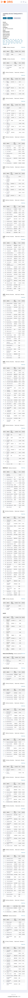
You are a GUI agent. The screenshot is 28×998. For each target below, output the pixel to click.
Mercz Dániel (9, 507)
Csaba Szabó (9, 501)
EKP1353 (15, 697)
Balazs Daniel (9, 283)
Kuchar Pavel (9, 418)
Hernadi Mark (8, 132)
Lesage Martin (9, 316)
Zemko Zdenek (9, 481)
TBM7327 (15, 549)
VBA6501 (15, 323)
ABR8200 (15, 258)
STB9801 (15, 551)
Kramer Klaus (9, 676)
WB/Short (5, 44)
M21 (21, 39)
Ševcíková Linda (10, 697)
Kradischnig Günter (9, 388)
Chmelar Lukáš (10, 547)
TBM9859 (15, 789)
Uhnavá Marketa (10, 674)
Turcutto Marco (8, 192)
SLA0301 (15, 223)
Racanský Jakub (9, 581)
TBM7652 (15, 819)
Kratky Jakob (9, 578)
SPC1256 (16, 719)
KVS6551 (15, 867)
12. (5, 267)
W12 (21, 41)
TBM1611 (12, 635)
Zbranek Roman (10, 210)
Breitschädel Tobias (9, 589)
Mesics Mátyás (10, 214)
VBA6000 (15, 397)
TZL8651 (15, 927)
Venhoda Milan (9, 303)
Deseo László (8, 461)
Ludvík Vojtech (9, 594)
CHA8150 (15, 835)
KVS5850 (15, 908)
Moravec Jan (9, 560)
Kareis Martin (9, 340)
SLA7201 (15, 494)
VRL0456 (15, 971)
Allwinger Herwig (10, 484)
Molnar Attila (9, 495)
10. (5, 132)
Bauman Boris (9, 357)
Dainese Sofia (9, 745)
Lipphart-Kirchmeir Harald (10, 343)
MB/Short (16, 40)
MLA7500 (15, 274)
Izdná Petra (9, 794)
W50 (17, 43)
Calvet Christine (10, 879)
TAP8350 (15, 796)
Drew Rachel (9, 816)
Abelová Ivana (9, 864)
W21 (12, 43)
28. (5, 574)
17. (5, 276)
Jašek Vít (8, 115)
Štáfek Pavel (9, 569)
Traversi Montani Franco (10, 265)
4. (5, 90)
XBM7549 (15, 245)
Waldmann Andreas (9, 521)
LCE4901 (12, 452)
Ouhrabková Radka (9, 838)
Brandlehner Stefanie (9, 679)
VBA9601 (15, 530)
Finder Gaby (9, 885)
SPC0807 (12, 195)
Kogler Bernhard (10, 543)
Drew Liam (9, 320)
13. (5, 268)
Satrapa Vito (9, 479)
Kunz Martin (9, 314)
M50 (6, 40)
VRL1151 (15, 712)
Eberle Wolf (8, 455)
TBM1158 (15, 723)
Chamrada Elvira (10, 725)
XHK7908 (15, 284)
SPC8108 (15, 286)
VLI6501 (15, 340)
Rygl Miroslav (9, 576)
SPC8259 (15, 826)
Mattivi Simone (9, 153)
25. (5, 569)
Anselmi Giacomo (8, 156)
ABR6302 (15, 374)
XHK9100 (15, 547)
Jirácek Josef (9, 221)
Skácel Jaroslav (8, 450)
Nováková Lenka (10, 975)
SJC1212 (12, 81)
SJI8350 (15, 794)
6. (5, 120)
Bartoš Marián (9, 268)
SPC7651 (15, 831)
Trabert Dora (9, 924)
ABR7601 (15, 251)
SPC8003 (16, 486)
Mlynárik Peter (9, 323)
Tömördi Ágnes (9, 881)
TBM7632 (15, 538)
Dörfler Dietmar (9, 345)
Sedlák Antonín (8, 91)
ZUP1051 (15, 717)
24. (5, 566)
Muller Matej (9, 530)
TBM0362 (15, 955)
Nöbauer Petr (9, 226)
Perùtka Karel (8, 453)
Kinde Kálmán (9, 349)
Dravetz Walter (8, 435)
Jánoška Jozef (9, 400)
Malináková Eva (10, 867)
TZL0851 (15, 742)
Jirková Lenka (9, 792)
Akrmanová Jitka (10, 831)
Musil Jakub (8, 82)
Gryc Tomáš (9, 354)
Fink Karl (8, 464)
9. (5, 129)
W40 (14, 43)
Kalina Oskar (8, 94)
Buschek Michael (10, 336)
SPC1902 (13, 638)
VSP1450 (15, 692)
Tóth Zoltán (9, 564)
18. (5, 278)
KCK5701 (15, 393)
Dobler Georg (9, 335)
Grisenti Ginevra (10, 756)
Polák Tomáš (8, 184)
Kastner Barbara (10, 862)
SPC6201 (15, 378)
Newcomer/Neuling (10, 41)
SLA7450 (15, 874)
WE (8, 44)
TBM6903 (15, 354)
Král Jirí (8, 370)
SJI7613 (15, 272)
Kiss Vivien (9, 925)
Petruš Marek (9, 274)
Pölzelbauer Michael (9, 351)
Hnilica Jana (9, 973)
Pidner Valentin (10, 405)
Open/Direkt (17, 41)
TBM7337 (15, 280)
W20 (9, 43)
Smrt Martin (9, 262)
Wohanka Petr (9, 216)
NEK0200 (15, 226)
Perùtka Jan (9, 209)
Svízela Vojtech (10, 230)
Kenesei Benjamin (8, 475)
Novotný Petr (9, 322)
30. (5, 578)
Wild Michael (8, 176)
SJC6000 (16, 418)
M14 (13, 39)
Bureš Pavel (9, 245)
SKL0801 (15, 163)
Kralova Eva (9, 911)
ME (19, 40)
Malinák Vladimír (8, 416)
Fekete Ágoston (10, 540)
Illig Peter (8, 395)
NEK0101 (15, 574)
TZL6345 (15, 401)
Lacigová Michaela (8, 963)
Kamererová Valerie (9, 978)
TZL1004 (12, 113)
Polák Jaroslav (9, 256)
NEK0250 (15, 801)
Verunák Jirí (9, 278)
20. (5, 283)
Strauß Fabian (8, 129)
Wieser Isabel (9, 65)
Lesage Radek (8, 195)
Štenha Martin (9, 534)
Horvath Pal (9, 333)
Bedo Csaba (9, 571)
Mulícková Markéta (9, 956)
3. (5, 87)
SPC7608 (15, 534)
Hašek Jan (9, 545)
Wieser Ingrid (9, 922)
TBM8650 (15, 950)
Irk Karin (8, 909)
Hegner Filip (9, 286)
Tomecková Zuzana (9, 824)
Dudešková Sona (10, 927)
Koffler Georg (9, 532)
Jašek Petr (9, 251)
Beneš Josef (9, 158)
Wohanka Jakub (8, 88)
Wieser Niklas (8, 54)
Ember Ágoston (10, 276)
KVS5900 (15, 400)
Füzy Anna (9, 969)
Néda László (9, 331)
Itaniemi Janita (9, 845)
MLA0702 (15, 158)
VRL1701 (12, 640)
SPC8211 (15, 254)
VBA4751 (15, 911)
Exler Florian (9, 555)
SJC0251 (15, 981)
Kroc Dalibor (9, 307)
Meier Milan (9, 338)
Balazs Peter (9, 288)
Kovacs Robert (9, 312)
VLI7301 (15, 338)
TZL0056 (16, 930)
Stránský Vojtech (8, 524)
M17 (16, 39)
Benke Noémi (9, 833)
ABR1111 (12, 115)
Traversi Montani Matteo (8, 180)
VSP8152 (15, 963)
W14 (3, 43)
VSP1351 (15, 695)
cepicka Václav (10, 223)
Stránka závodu (17, 18)
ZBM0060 (16, 786)
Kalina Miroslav (10, 254)
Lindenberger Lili (10, 729)
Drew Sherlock (8, 123)
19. (5, 280)
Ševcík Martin (9, 538)
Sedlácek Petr (9, 247)
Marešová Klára (10, 801)
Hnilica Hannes (10, 526)
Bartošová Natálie (8, 693)
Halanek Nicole (8, 663)
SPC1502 (12, 93)
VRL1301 (12, 87)
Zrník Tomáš (9, 310)
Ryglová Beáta (9, 723)
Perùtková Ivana (10, 908)
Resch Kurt (9, 413)
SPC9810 (15, 212)
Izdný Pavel (9, 272)
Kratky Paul (9, 586)
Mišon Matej (9, 212)
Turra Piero (9, 536)
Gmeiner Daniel (8, 609)
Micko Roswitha (10, 888)
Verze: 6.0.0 (13, 994)
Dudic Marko (9, 308)
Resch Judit (9, 886)
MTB (22, 40)
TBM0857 (15, 743)
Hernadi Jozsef (9, 499)
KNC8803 (15, 232)
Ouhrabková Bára (10, 719)
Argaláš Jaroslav (8, 391)
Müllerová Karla (10, 695)
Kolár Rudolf (9, 376)
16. (5, 274)
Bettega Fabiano (8, 528)
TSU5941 (15, 370)
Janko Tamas (9, 372)
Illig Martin (9, 591)
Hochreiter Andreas (9, 421)
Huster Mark (9, 556)
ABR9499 (15, 958)
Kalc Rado (8, 145)
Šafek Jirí (8, 488)
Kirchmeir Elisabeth (8, 877)
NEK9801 (15, 228)
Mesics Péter (9, 327)
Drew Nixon (8, 85)
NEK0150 (15, 799)
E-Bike (4, 39)
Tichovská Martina (9, 951)
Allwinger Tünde (10, 890)
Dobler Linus (9, 147)
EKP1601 (12, 623)
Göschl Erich (9, 329)
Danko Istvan (9, 497)
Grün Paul (7, 447)
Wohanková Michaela (9, 712)
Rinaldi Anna (9, 721)
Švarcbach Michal (9, 219)
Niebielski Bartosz (9, 567)
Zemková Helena (10, 874)
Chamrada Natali (9, 966)
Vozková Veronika (8, 748)
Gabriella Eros (9, 932)
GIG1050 (16, 725)
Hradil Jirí (9, 542)
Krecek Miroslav (10, 380)
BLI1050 (15, 748)
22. (5, 415)
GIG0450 (15, 966)
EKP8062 (15, 975)
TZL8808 (15, 210)
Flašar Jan (9, 393)
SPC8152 (15, 838)
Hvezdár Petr (9, 572)
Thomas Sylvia (9, 869)
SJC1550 (13, 620)
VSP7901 (15, 260)
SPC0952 (15, 750)
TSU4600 (12, 449)
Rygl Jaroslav (9, 562)
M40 (4, 40)
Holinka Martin (9, 318)
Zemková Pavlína (8, 770)
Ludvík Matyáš (9, 551)
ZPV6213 (15, 380)
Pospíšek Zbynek (10, 381)
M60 (9, 40)
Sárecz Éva (9, 840)
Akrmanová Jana (10, 750)
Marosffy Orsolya (10, 860)
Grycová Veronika (8, 790)
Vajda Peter (9, 492)
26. (5, 571)
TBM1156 (15, 715)
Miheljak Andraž (8, 108)
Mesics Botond (9, 225)
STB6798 (15, 864)
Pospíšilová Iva (9, 883)
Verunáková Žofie (10, 699)
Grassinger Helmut (9, 408)
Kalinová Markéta (8, 827)
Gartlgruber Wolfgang (9, 411)
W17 (6, 43)
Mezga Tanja (9, 934)
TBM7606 (16, 488)
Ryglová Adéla (9, 743)
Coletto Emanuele (8, 161)
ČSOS (19, 996)
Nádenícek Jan (10, 228)
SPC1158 (15, 754)
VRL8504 (15, 490)
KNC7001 (15, 218)
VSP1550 (13, 646)
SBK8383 (15, 792)
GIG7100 (15, 314)
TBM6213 (15, 390)
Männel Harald (10, 383)
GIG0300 (15, 558)
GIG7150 (15, 883)
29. (5, 576)
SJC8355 (15, 960)
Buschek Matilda (10, 727)
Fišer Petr (8, 113)
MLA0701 (12, 186)
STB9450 (15, 978)
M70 (12, 40)
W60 (20, 43)
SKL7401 (15, 569)
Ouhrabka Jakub (10, 486)
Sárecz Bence (9, 149)
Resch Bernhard (10, 505)
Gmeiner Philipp (8, 606)
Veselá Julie (9, 717)
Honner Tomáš (8, 117)
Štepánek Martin (10, 549)
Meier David (8, 189)
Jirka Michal (9, 593)
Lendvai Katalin (10, 894)
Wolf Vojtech (9, 503)
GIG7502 (15, 267)
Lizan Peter (9, 347)
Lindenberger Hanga (9, 68)
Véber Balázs (9, 483)
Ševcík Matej (9, 284)
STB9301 (15, 594)
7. (5, 123)
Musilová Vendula (8, 961)
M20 (18, 39)
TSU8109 (15, 247)
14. (5, 270)
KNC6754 (16, 872)
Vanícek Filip (9, 163)
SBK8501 (15, 221)
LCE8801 (15, 209)
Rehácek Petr (9, 374)
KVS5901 (15, 415)
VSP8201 (15, 268)
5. (5, 93)
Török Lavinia (9, 892)
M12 (11, 39)
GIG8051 (15, 845)
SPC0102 (15, 566)
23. (5, 564)
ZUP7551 (15, 829)
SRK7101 (15, 305)
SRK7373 (15, 866)
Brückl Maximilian (9, 660)
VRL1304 (12, 90)
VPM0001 (15, 545)
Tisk (4, 18)
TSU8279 (15, 823)
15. (5, 272)
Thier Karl (7, 438)
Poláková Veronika (8, 835)
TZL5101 (12, 443)
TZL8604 (15, 542)
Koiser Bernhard (10, 477)
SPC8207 (15, 572)
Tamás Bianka (9, 953)
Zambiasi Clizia (10, 858)
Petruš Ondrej (8, 187)
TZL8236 (15, 553)
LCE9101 (15, 230)
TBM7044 (15, 562)
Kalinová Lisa (9, 754)
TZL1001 (12, 117)
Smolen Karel (9, 558)
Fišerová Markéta (10, 742)
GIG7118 (15, 310)
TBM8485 (16, 674)
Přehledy (9, 18)
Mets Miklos (9, 403)
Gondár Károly (9, 385)
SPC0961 (15, 752)
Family (7, 39)
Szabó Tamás (9, 355)
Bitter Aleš (8, 232)
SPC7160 (15, 814)
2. (5, 67)
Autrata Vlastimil (8, 398)
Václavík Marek (8, 126)
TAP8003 (15, 278)
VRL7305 (15, 216)
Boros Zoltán (8, 458)
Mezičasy (23, 47)
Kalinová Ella (9, 752)
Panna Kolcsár (8, 773)
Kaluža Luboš (9, 258)
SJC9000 (15, 523)
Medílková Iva (9, 814)
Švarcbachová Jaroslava (9, 872)
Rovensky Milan (10, 252)
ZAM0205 (16, 560)
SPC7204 (15, 316)
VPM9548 (15, 583)
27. (5, 572)
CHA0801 (12, 183)
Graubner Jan (9, 553)
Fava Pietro (9, 151)
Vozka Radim (9, 270)
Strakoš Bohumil (10, 401)
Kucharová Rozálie (9, 981)
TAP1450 (15, 699)
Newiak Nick (9, 574)
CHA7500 (16, 256)
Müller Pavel (9, 260)
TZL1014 (12, 126)
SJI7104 (15, 303)
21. (5, 413)
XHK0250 (15, 984)
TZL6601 (15, 322)
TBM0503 (15, 580)
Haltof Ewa (9, 958)
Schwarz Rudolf (8, 441)
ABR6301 (15, 376)
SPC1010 (12, 110)
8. (5, 126)
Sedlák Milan (9, 490)
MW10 (4, 41)
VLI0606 (12, 189)
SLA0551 (12, 769)
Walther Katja (9, 821)
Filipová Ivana (9, 866)
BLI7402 (15, 270)
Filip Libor (8, 305)
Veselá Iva (9, 829)
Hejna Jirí (8, 378)
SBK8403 (15, 593)
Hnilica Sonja (9, 896)
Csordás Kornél (10, 290)
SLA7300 (15, 481)
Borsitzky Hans (9, 325)
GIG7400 (15, 307)
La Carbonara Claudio (9, 280)
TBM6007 (15, 381)
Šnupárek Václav (8, 584)
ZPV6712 (15, 318)
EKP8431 (15, 262)
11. (5, 264)
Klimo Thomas (9, 249)
